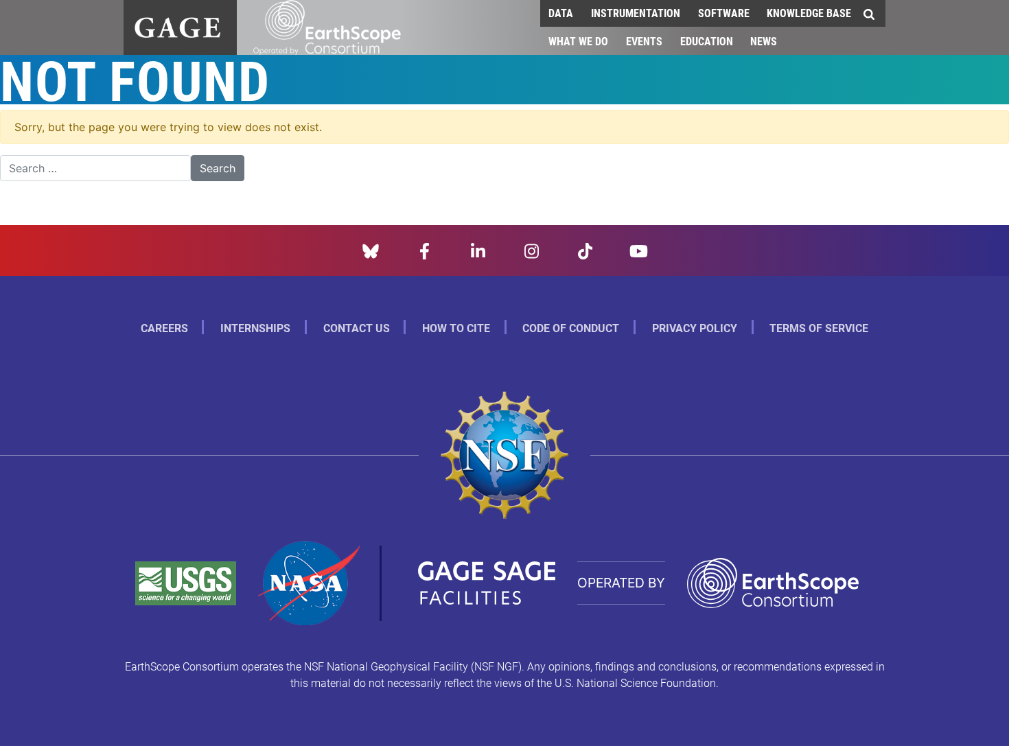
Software (724, 12)
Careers (164, 327)
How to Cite (456, 327)
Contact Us (356, 327)
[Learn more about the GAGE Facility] (177, 26)
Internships (255, 327)
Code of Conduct (570, 327)
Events (644, 41)
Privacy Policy (694, 327)
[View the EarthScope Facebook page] (424, 249)
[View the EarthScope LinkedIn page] (478, 249)
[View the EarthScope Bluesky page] (370, 249)
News (763, 41)
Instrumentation (635, 12)
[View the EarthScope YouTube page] (638, 249)
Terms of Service (818, 327)
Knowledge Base (809, 12)
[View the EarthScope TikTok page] (585, 249)
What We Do (578, 41)
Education (706, 41)
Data (560, 12)
